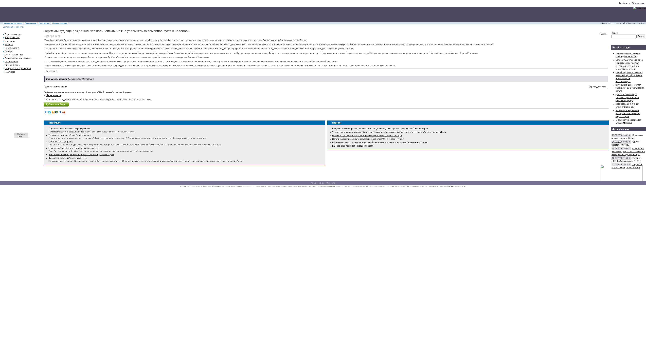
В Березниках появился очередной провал (352, 146)
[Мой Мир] (57, 112)
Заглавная (8, 27)
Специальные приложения (18, 68)
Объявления (638, 3)
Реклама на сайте (458, 186)
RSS (643, 23)
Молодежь (10, 41)
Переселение (30, 23)
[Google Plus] (64, 112)
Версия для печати (598, 87)
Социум (8, 51)
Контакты (632, 23)
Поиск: (615, 33)
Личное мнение (12, 65)
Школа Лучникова (59, 23)
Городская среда (13, 34)
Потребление (11, 61)
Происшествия (12, 48)
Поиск (321, 183)
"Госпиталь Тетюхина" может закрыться (68, 158)
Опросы (611, 23)
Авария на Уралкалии (13, 23)
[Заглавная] (639, 8)
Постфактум (44, 23)
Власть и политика (14, 55)
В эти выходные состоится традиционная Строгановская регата (630, 88)
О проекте (330, 183)
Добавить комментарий (56, 87)
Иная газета (51, 71)
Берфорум (624, 3)
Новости (19, 27)
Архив (313, 183)
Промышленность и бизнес (18, 58)
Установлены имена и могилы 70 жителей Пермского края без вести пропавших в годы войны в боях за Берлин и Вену (389, 132)
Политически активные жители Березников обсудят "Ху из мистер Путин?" (368, 139)
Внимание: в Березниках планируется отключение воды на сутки (628, 113)
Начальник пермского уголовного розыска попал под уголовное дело (81, 154)
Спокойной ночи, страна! (61, 142)
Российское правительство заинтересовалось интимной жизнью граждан (367, 135)
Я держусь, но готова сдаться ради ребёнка (69, 129)
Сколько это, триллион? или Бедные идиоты (70, 135)
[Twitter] (49, 112)
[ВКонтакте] (46, 112)
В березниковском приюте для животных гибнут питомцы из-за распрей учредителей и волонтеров (380, 129)
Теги (638, 23)
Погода (604, 23)
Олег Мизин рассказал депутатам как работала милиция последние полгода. (628, 151)
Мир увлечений (12, 37)
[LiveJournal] (60, 112)
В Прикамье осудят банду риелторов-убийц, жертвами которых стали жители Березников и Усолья (379, 142)
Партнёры (10, 72)
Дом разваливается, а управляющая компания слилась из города (627, 97)
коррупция (54, 123)
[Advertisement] (61, 14)
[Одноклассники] (53, 112)
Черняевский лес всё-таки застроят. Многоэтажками (74, 148)
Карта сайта (621, 23)
